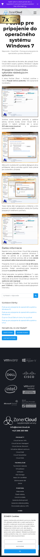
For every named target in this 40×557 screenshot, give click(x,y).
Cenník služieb (20, 497)
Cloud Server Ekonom (20, 446)
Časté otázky (8, 332)
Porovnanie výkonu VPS (20, 506)
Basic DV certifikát (20, 477)
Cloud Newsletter (20, 455)
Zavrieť (20, 541)
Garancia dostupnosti (20, 500)
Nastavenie (20, 546)
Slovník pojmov (22, 332)
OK (20, 551)
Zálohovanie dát (20, 480)
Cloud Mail (20, 452)
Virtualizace (20, 469)
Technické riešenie (20, 466)
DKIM (20, 483)
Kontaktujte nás (9, 338)
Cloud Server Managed (20, 443)
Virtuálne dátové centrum (20, 449)
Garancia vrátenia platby (20, 503)
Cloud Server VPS (20, 440)
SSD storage (20, 475)
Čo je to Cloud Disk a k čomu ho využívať (17, 317)
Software (20, 472)
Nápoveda (5, 51)
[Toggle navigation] (36, 12)
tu (25, 6)
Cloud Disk (14, 51)
